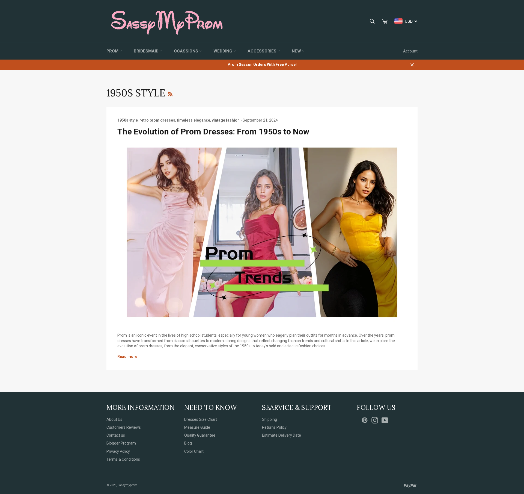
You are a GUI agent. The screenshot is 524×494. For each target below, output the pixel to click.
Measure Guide (197, 427)
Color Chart (194, 451)
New (297, 51)
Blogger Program (121, 443)
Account (410, 51)
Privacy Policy (118, 451)
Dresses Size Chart (200, 419)
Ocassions (186, 51)
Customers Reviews (123, 427)
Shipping (269, 419)
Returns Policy (274, 427)
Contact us (115, 435)
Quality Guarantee (199, 435)
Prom (113, 51)
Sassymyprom (127, 485)
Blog (188, 443)
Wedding (223, 51)
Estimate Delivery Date (281, 435)
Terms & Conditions (123, 459)
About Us (114, 419)
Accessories (263, 51)
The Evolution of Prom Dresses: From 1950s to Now (213, 131)
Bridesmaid (147, 51)
